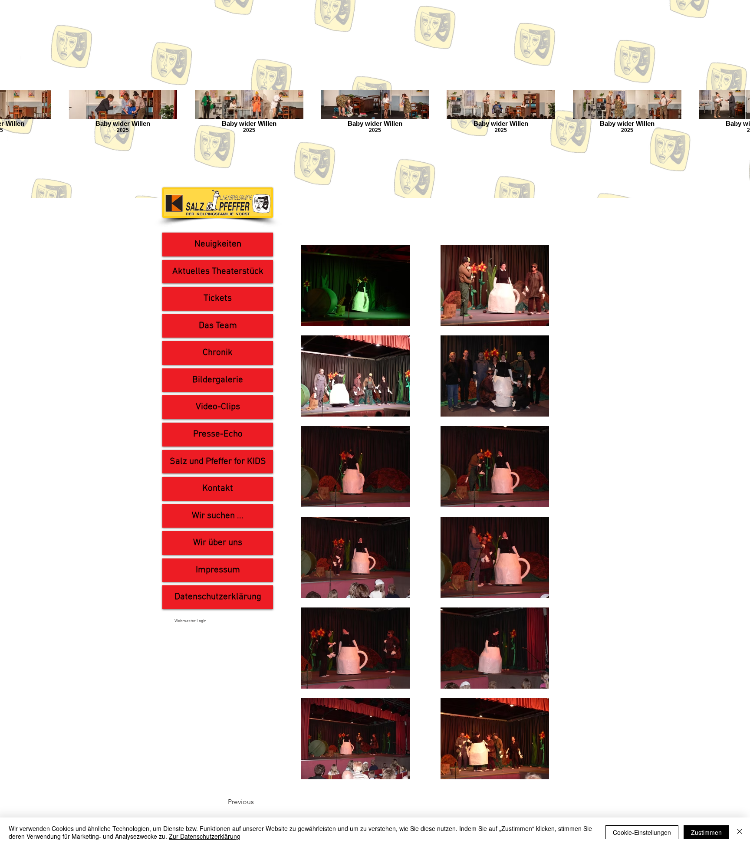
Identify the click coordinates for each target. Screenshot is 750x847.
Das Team (218, 325)
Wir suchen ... (217, 515)
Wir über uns (217, 542)
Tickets (218, 298)
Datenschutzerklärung (217, 596)
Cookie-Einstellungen (642, 832)
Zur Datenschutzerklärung (204, 836)
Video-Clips (218, 406)
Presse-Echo (218, 434)
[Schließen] (739, 832)
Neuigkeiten (217, 244)
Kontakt (217, 488)
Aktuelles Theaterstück (217, 271)
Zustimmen (706, 832)
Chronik (218, 352)
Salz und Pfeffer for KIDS (218, 461)
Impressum (218, 570)
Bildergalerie (217, 379)
